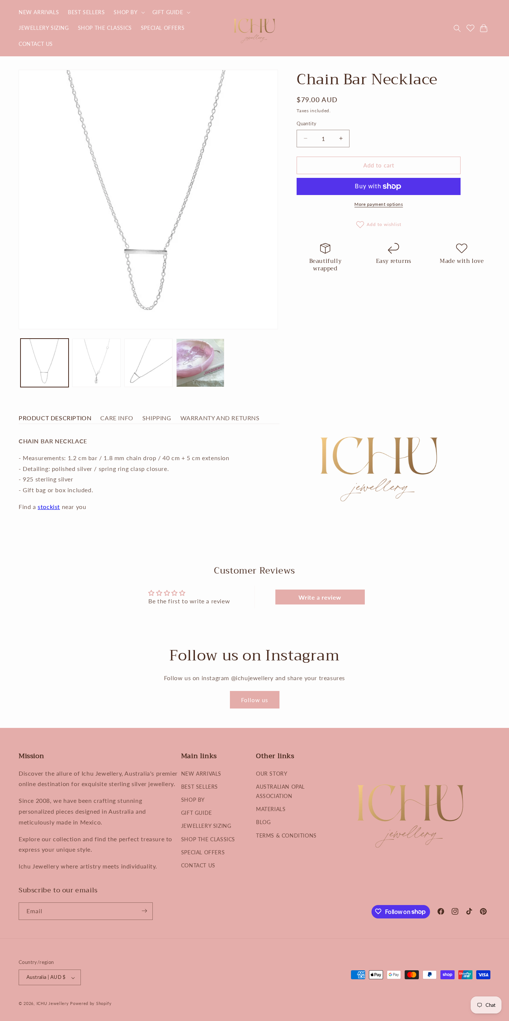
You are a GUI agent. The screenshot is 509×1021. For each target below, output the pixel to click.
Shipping (156, 417)
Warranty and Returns (220, 417)
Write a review (319, 597)
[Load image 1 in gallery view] (44, 363)
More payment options (378, 204)
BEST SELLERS (199, 786)
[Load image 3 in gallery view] (148, 363)
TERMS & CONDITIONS (286, 835)
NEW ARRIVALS (201, 773)
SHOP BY (193, 799)
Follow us (254, 699)
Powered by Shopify (91, 1003)
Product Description (55, 417)
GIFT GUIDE (196, 813)
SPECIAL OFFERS (203, 852)
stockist (49, 506)
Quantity (306, 123)
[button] (128, 12)
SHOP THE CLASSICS (208, 839)
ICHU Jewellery (53, 1003)
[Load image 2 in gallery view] (96, 363)
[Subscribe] (144, 911)
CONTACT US (198, 865)
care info (116, 417)
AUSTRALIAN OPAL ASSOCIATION (280, 791)
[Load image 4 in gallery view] (200, 363)
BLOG (263, 822)
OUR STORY (271, 773)
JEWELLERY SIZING (206, 826)
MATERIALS (270, 809)
